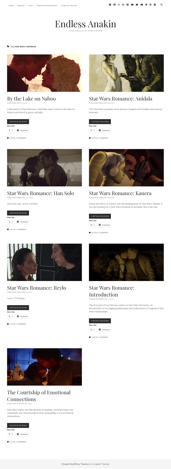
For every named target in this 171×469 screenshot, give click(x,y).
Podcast (21, 6)
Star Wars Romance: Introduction (126, 262)
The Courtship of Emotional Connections (44, 367)
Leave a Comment (18, 138)
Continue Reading (19, 122)
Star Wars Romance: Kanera (126, 167)
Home (11, 6)
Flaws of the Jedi (69, 6)
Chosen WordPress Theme (74, 464)
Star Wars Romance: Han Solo (44, 167)
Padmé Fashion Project (47, 6)
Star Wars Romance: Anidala (126, 73)
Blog (30, 6)
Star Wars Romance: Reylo (44, 262)
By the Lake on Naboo (44, 73)
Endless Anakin (85, 23)
